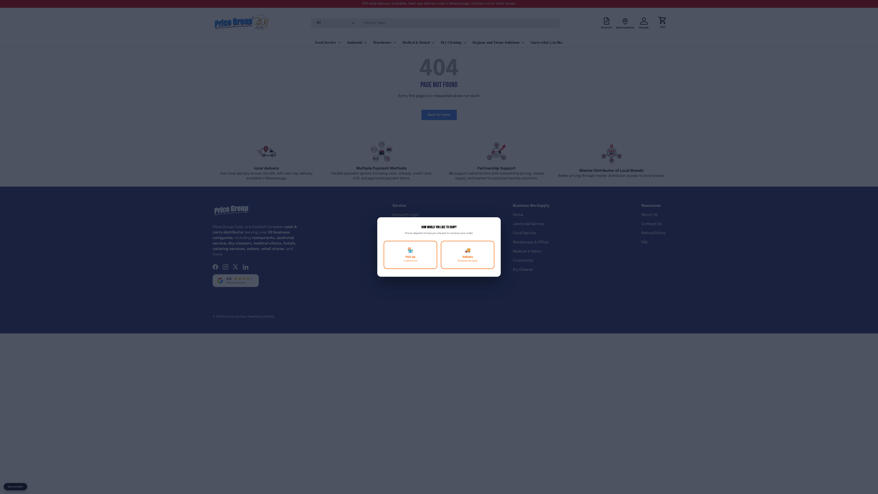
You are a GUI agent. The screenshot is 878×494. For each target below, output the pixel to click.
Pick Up (410, 255)
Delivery (468, 255)
